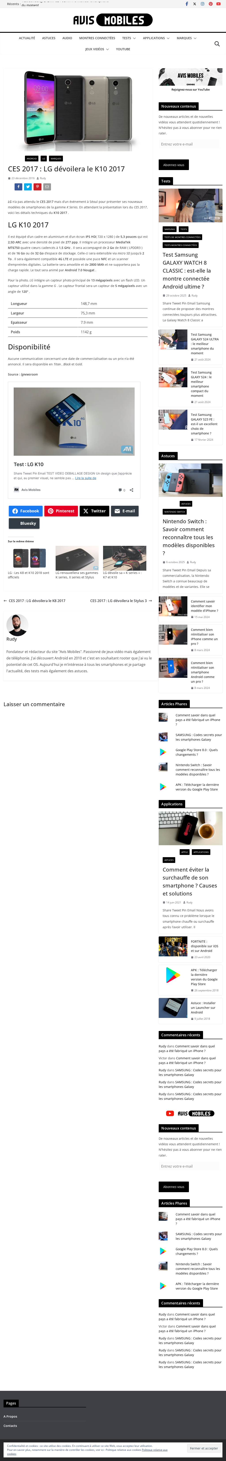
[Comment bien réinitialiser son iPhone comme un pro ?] (173, 640)
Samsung (169, 229)
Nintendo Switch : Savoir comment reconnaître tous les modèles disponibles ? (189, 537)
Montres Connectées (97, 38)
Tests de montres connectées (182, 237)
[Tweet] (28, 187)
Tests (126, 38)
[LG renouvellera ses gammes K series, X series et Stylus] (77, 558)
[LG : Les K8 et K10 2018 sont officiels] (29, 558)
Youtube (123, 49)
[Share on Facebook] (19, 187)
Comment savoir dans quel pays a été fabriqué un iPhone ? (198, 720)
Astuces (48, 38)
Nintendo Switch (174, 511)
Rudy (43, 178)
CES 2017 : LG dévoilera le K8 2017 (37, 600)
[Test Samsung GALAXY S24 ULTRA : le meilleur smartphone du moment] (173, 347)
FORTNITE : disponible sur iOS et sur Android (204, 946)
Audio (67, 38)
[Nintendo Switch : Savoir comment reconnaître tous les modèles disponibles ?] (190, 480)
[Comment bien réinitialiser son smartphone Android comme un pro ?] (173, 675)
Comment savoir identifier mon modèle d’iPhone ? (204, 606)
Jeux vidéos (94, 49)
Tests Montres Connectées (180, 245)
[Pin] (38, 187)
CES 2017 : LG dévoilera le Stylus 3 (118, 600)
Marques (184, 38)
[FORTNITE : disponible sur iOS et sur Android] (173, 949)
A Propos (10, 1416)
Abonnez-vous (173, 165)
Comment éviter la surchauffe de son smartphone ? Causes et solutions (190, 881)
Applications (154, 38)
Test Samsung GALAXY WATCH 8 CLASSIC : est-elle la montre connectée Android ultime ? (187, 270)
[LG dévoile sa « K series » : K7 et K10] (124, 558)
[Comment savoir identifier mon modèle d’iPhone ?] (173, 609)
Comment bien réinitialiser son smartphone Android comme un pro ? (203, 672)
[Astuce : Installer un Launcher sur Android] (173, 1011)
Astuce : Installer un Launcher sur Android (203, 1007)
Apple (184, 852)
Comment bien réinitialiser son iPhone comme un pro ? (204, 637)
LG (43, 158)
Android (32, 158)
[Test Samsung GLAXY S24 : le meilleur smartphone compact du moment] (173, 387)
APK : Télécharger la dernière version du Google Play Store (204, 977)
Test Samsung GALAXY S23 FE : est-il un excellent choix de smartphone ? (204, 424)
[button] (133, 38)
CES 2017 (46, 202)
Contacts (10, 1426)
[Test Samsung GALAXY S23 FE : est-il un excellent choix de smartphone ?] (173, 427)
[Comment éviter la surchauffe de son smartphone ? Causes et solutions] (190, 828)
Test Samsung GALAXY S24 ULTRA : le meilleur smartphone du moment (205, 343)
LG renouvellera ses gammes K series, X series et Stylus (77, 575)
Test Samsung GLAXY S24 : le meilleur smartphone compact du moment (201, 384)
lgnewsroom (29, 374)
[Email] (47, 187)
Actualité (27, 38)
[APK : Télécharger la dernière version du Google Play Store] (173, 980)
